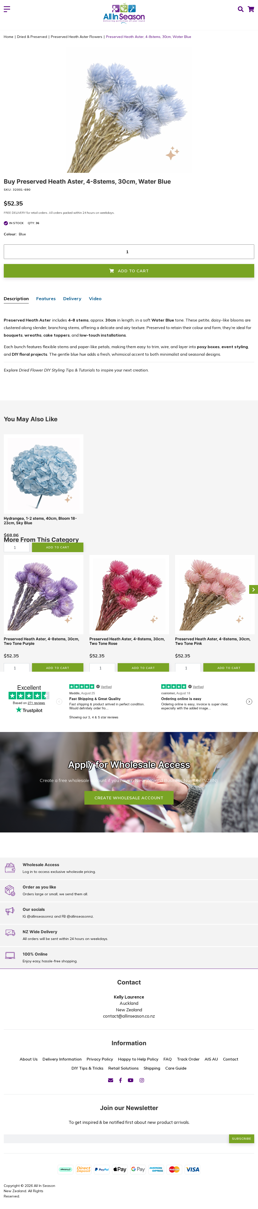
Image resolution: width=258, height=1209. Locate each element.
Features (46, 298)
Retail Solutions (123, 1068)
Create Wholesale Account (129, 797)
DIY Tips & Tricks (87, 1068)
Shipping (152, 1068)
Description (16, 298)
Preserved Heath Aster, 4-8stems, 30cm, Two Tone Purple (41, 641)
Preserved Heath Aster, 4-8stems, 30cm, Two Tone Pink (212, 641)
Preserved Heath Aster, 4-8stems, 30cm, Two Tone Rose (127, 641)
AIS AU (211, 1059)
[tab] (16, 299)
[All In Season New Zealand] (124, 14)
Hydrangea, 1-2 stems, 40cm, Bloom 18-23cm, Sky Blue (40, 520)
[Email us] (110, 1080)
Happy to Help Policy (138, 1059)
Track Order (188, 1059)
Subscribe (241, 1138)
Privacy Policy (100, 1059)
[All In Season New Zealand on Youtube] (131, 1080)
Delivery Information (62, 1059)
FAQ (168, 1059)
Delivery (72, 298)
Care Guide (175, 1068)
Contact (230, 1059)
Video (95, 298)
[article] (43, 493)
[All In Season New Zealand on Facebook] (120, 1080)
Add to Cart (133, 270)
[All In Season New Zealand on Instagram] (142, 1080)
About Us (29, 1059)
